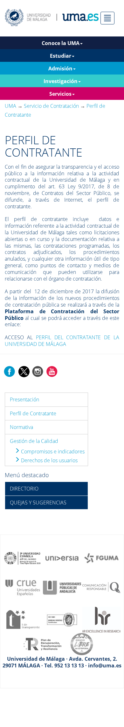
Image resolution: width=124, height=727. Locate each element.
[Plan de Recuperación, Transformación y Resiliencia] (42, 643)
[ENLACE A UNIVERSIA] (62, 557)
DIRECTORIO (24, 488)
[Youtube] (51, 370)
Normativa (21, 427)
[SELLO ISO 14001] (62, 619)
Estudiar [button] (60, 55)
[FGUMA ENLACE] (101, 557)
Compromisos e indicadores (52, 451)
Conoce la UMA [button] (60, 43)
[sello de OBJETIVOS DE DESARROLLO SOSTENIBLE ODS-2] (22, 557)
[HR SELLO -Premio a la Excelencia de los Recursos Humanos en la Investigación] (101, 619)
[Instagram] (37, 370)
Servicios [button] (60, 93)
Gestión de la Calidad (34, 441)
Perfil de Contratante (33, 413)
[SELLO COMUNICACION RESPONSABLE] (101, 587)
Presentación (24, 399)
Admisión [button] (60, 68)
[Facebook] (9, 370)
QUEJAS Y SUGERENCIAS (38, 502)
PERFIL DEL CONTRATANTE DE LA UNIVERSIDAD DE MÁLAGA (62, 340)
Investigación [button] (61, 81)
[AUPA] (62, 587)
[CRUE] (22, 587)
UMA (10, 105)
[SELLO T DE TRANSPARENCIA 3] (22, 619)
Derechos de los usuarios (49, 460)
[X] (23, 370)
